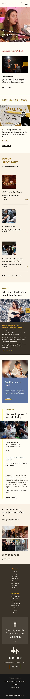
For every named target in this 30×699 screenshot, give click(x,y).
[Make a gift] (15, 630)
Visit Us (15, 571)
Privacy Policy (15, 687)
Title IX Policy (15, 684)
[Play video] (25, 39)
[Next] (25, 64)
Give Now (8, 451)
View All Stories (6, 145)
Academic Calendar (15, 580)
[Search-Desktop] (21, 3)
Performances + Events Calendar (11, 276)
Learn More (8, 398)
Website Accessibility (15, 678)
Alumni (15, 610)
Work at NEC (15, 585)
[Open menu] (26, 3)
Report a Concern (15, 603)
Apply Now (15, 587)
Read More (5, 141)
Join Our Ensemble (11, 497)
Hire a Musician (15, 608)
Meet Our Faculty (7, 87)
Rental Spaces (15, 605)
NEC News (15, 578)
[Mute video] (21, 39)
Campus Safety (15, 601)
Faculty (15, 574)
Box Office (15, 576)
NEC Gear (15, 612)
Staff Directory (15, 598)
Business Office (15, 583)
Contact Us (15, 667)
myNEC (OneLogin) (15, 596)
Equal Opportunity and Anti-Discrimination (15, 681)
